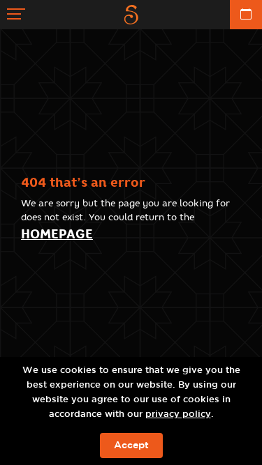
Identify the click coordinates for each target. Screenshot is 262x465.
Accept (131, 445)
